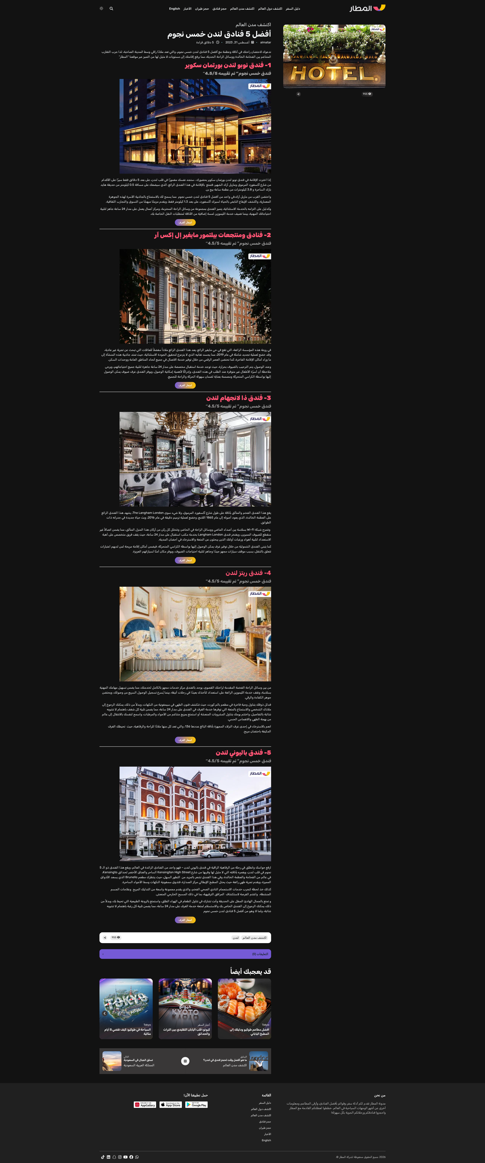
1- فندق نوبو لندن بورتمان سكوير (228, 65)
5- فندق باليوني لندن (243, 752)
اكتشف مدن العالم (242, 8)
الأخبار (188, 8)
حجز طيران (202, 8)
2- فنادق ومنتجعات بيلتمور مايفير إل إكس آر (212, 235)
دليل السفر (293, 8)
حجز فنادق (220, 8)
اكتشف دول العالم (270, 8)
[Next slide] (105, 1013)
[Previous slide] (266, 1013)
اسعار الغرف (185, 222)
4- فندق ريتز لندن (248, 573)
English (174, 8)
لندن (236, 938)
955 (365, 93)
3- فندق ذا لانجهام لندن (238, 398)
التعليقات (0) (185, 954)
